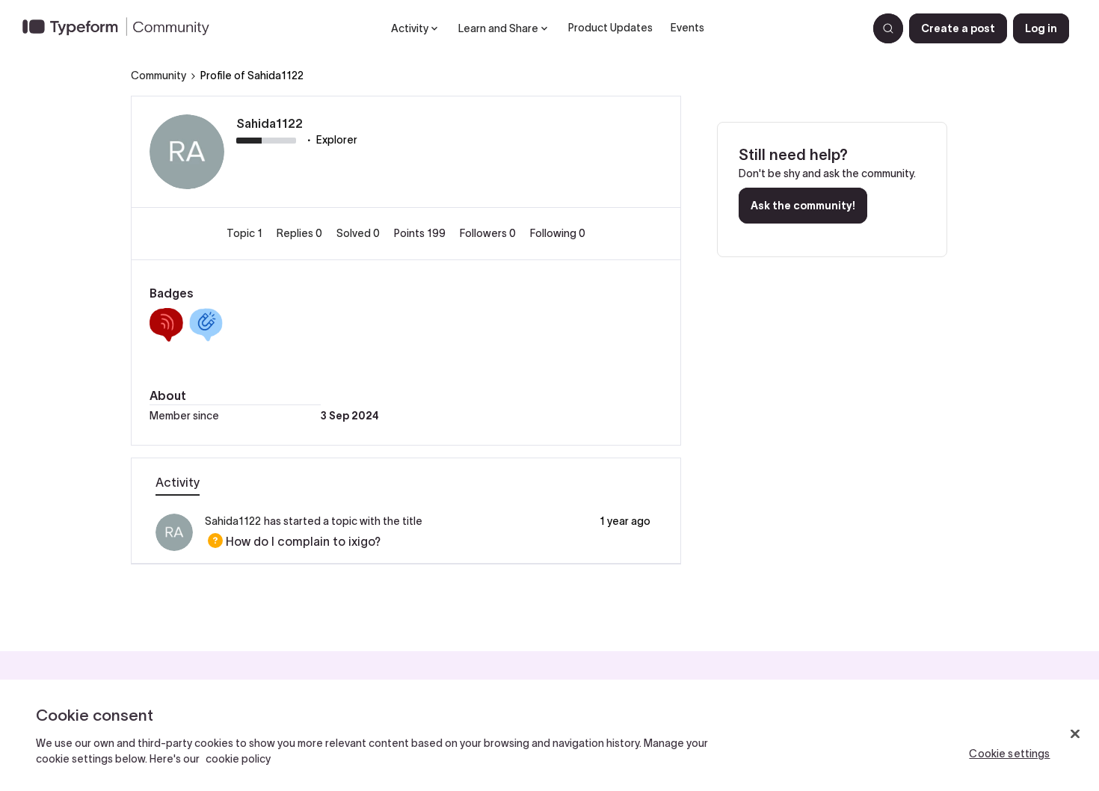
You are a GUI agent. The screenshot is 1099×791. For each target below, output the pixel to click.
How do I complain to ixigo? (293, 541)
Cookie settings (1009, 754)
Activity (178, 482)
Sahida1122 (269, 123)
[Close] (1075, 734)
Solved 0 (359, 233)
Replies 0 (300, 233)
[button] (958, 28)
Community (158, 75)
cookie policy (238, 759)
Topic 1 (246, 233)
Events (687, 28)
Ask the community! (803, 206)
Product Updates (610, 28)
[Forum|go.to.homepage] (121, 28)
